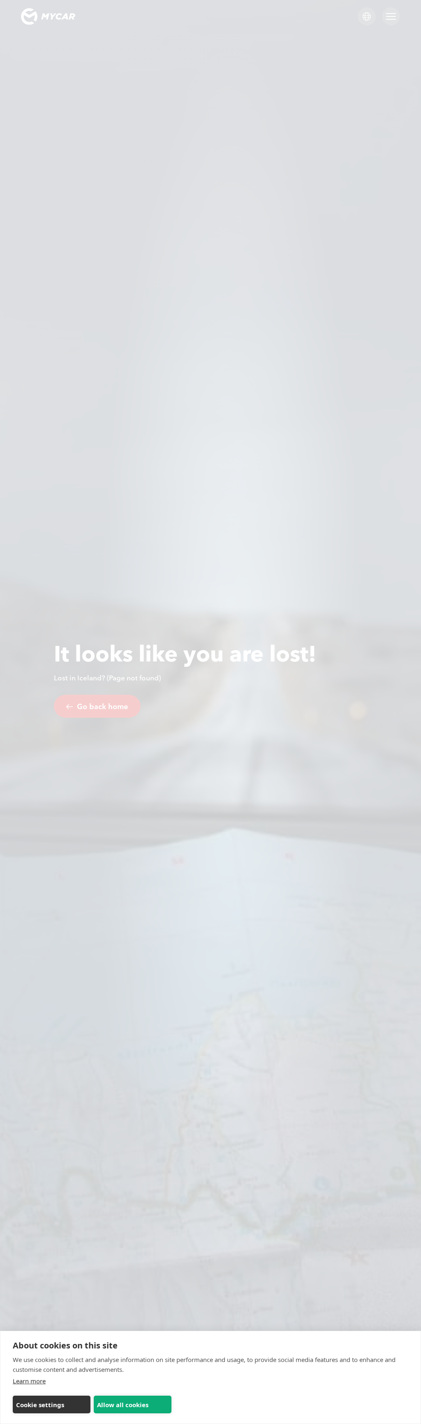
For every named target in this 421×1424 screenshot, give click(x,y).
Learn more (29, 1381)
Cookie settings (40, 1405)
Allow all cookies (122, 1405)
